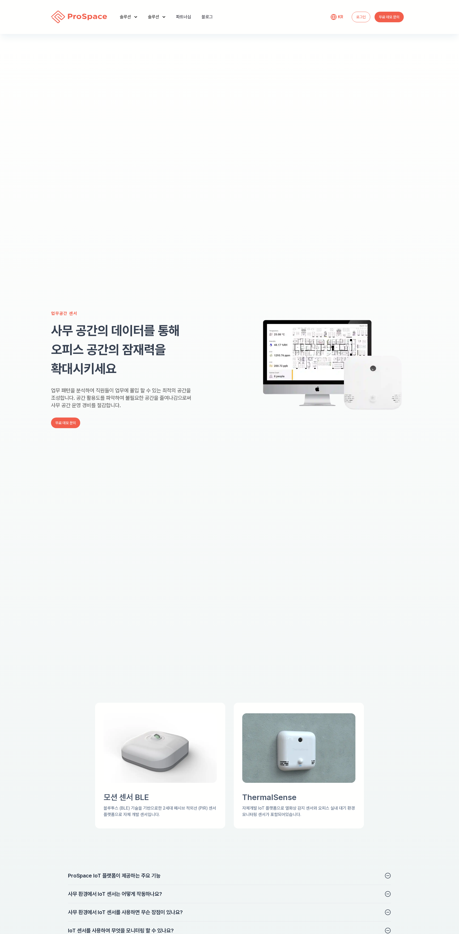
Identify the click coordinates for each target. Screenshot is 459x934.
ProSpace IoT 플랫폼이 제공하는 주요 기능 (114, 875)
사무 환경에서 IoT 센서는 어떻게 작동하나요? (115, 894)
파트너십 (183, 16)
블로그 (207, 16)
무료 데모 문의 (389, 17)
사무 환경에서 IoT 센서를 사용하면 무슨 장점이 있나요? (125, 912)
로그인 (361, 17)
